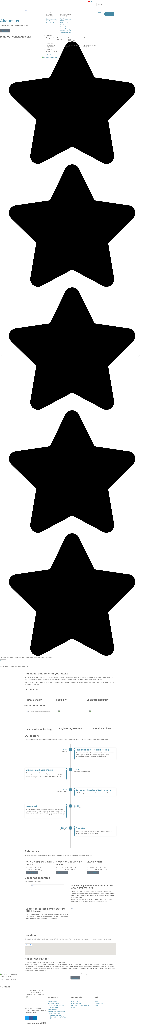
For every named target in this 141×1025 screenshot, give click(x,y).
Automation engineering (49, 15)
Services (49, 12)
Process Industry (59, 38)
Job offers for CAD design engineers (72, 46)
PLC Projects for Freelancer (54, 52)
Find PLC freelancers (71, 52)
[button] (106, 2)
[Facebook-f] (31, 1018)
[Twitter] (27, 1018)
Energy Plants (50, 38)
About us (49, 55)
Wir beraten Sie (32, 872)
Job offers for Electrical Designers (89, 46)
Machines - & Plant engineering (65, 15)
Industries (49, 35)
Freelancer (50, 49)
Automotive (83, 38)
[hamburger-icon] (99, 12)
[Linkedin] (35, 1018)
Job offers (50, 43)
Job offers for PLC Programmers (51, 46)
